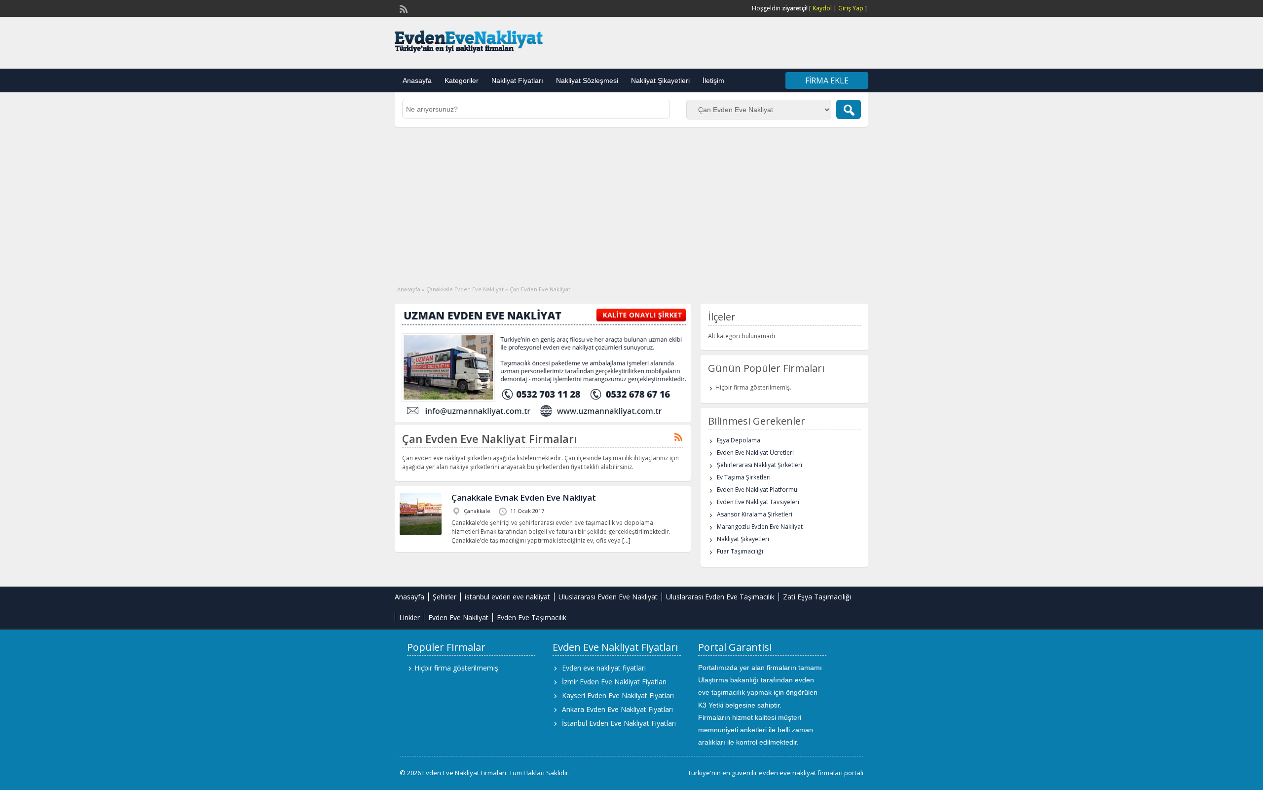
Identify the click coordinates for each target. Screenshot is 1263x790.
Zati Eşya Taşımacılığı (817, 596)
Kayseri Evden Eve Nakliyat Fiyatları (618, 695)
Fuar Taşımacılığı (740, 551)
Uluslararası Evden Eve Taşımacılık (720, 596)
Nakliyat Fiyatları (517, 80)
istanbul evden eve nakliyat (507, 596)
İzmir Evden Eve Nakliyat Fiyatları (614, 681)
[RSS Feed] (403, 8)
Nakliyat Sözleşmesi (587, 80)
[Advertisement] (631, 201)
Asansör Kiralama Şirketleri (754, 514)
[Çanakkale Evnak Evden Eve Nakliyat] (421, 533)
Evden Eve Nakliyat (458, 617)
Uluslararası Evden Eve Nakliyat (608, 596)
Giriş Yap (850, 8)
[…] (626, 540)
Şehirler (444, 596)
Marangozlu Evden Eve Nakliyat (760, 526)
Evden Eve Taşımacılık (531, 617)
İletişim (713, 80)
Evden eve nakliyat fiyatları (604, 667)
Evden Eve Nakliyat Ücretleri (755, 452)
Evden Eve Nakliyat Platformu (757, 489)
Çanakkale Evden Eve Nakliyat (465, 289)
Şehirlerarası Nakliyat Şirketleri (759, 465)
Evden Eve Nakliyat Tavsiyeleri (758, 502)
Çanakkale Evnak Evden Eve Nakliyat (523, 497)
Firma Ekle (827, 80)
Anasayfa (417, 80)
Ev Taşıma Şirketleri (744, 477)
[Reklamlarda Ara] (848, 109)
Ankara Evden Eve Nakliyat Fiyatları (617, 709)
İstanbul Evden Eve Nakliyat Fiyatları (619, 723)
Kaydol (822, 8)
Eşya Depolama (738, 440)
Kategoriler (462, 80)
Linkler (409, 617)
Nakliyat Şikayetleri (660, 80)
